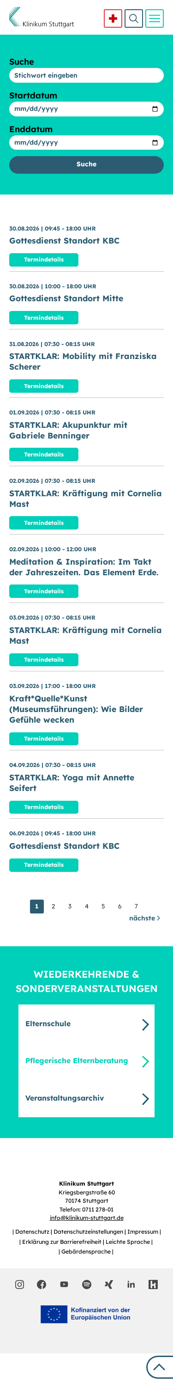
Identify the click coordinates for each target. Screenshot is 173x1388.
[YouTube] (64, 1284)
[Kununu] (153, 1284)
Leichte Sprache (128, 1241)
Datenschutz (33, 1231)
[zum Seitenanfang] (159, 1367)
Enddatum (31, 129)
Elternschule (48, 1023)
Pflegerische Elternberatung (76, 1060)
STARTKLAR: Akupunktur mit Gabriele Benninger (68, 430)
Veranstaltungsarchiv (64, 1097)
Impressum (143, 1231)
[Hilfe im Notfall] (113, 18)
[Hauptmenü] (154, 18)
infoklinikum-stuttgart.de (87, 1217)
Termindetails (44, 259)
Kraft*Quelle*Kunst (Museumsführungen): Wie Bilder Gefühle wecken (76, 708)
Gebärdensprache (86, 1251)
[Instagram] (19, 1284)
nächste (143, 918)
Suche (134, 18)
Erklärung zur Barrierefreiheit (62, 1241)
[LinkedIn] (131, 1284)
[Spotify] (86, 1284)
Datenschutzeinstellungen (89, 1231)
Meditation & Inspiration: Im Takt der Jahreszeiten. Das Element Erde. (84, 566)
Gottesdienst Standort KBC (64, 240)
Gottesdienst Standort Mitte (66, 298)
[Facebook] (41, 1284)
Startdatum (33, 95)
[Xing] (108, 1284)
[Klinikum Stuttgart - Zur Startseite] (41, 17)
